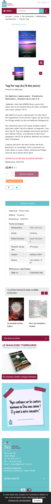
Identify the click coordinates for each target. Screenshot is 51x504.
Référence (14, 219)
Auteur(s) (13, 211)
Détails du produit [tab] (27, 203)
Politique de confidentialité (20, 500)
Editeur (12, 215)
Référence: (10, 162)
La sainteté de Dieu (15, 323)
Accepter (37, 500)
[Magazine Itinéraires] (19, 361)
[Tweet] (17, 187)
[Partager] (8, 187)
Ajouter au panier (27, 174)
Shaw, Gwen (24, 211)
